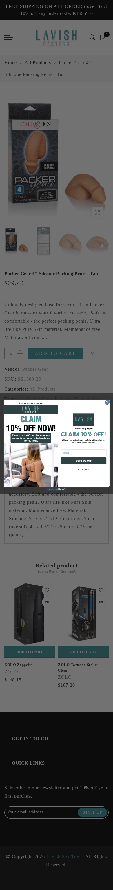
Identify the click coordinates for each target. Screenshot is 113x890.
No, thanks (83, 469)
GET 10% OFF (83, 461)
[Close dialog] (107, 402)
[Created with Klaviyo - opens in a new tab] (56, 489)
